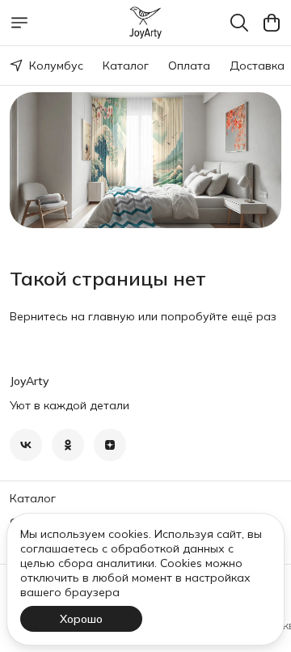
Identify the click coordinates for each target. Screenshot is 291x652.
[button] (26, 445)
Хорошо (81, 619)
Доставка (257, 65)
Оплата (189, 65)
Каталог (126, 65)
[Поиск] (239, 22)
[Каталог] (19, 22)
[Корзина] (271, 22)
